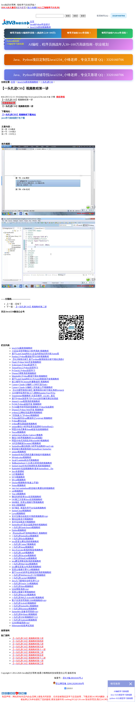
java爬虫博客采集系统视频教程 (26, 561)
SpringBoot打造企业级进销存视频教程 (29, 525)
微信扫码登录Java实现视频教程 (26, 496)
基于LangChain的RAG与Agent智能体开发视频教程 (35, 379)
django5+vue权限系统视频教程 (26, 401)
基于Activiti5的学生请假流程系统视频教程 (31, 572)
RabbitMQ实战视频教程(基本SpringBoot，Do (32, 468)
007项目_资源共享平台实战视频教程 (29, 508)
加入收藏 (32, 7)
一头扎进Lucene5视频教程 (24, 578)
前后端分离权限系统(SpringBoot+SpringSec (31, 449)
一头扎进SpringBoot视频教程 (25, 536)
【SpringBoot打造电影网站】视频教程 (29, 533)
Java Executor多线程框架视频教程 (27, 550)
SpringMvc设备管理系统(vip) (25, 611)
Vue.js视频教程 (19, 494)
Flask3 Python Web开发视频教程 (26, 362)
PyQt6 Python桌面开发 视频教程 (26, 404)
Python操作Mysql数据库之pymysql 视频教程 (32, 418)
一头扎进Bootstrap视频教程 (24, 609)
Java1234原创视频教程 (27, 82)
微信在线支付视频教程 (22, 519)
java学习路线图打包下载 (13, 118)
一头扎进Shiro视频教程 (22, 586)
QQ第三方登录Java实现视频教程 (27, 499)
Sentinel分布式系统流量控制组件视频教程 (31, 454)
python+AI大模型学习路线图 (121, 698)
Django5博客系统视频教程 (24, 373)
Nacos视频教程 (19, 432)
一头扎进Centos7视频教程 (24, 544)
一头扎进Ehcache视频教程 (24, 555)
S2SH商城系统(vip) (20, 623)
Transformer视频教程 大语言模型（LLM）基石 (33, 396)
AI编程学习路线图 (121, 691)
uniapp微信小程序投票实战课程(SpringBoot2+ (33, 426)
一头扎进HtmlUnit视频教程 (24, 558)
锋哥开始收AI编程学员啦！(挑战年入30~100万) (33, 33)
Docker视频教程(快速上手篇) (25, 482)
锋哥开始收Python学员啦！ (115, 33)
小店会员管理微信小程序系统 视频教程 (30, 351)
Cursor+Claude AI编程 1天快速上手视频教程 (32, 387)
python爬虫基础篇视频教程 (24, 424)
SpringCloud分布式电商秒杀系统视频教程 (31, 466)
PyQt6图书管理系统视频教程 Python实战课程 (33, 407)
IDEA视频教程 (19, 505)
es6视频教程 (17, 491)
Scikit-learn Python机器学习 (24, 365)
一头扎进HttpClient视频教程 (25, 564)
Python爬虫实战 (19, 421)
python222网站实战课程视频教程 (27, 412)
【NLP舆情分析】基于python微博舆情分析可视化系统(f (38, 359)
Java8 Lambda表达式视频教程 (25, 460)
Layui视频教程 (18, 513)
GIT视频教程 (18, 474)
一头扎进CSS (47, 82)
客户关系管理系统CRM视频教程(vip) (29, 600)
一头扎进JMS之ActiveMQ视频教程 (28, 597)
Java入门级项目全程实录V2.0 (25, 581)
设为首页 (21, 7)
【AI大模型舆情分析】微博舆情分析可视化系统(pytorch (38, 390)
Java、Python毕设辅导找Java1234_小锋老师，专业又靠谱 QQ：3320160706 (68, 75)
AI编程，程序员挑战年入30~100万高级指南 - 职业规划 (68, 44)
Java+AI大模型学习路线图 (121, 695)
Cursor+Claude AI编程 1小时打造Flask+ (30, 384)
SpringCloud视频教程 (21, 511)
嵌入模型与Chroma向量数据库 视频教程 (30, 382)
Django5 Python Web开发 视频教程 (27, 410)
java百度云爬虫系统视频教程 (25, 541)
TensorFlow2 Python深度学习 (25, 368)
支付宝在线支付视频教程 (23, 522)
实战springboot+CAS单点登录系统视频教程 (32, 463)
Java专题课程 (18, 471)
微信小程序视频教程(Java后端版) (27, 438)
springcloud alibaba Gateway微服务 (27, 435)
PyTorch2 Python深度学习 (23, 370)
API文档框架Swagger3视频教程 (26, 443)
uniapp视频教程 (19, 452)
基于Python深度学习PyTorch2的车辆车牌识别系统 (35, 398)
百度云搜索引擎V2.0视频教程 (26, 569)
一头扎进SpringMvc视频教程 (25, 606)
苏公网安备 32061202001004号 (70, 683)
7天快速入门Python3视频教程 (25, 415)
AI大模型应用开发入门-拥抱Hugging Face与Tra (33, 393)
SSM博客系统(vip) (20, 589)
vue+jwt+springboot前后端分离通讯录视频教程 (33, 488)
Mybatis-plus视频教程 (21, 457)
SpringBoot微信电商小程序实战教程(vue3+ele (33, 446)
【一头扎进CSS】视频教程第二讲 (31, 307)
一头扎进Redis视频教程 (23, 539)
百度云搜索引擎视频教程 (23, 592)
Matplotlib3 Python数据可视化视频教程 (29, 376)
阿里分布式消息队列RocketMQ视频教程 (30, 440)
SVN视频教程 (18, 477)
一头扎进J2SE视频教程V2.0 (25, 617)
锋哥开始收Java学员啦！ (79, 33)
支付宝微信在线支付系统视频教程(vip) (30, 516)
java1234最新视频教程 (22, 348)
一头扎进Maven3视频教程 (24, 595)
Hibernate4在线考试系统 (23, 625)
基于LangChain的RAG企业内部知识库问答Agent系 (35, 354)
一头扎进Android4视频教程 (24, 620)
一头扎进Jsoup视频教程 (23, 547)
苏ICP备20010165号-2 (73, 678)
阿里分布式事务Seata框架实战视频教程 (30, 429)
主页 (13, 82)
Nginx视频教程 (19, 485)
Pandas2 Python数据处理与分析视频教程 (30, 356)
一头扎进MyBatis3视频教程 (24, 614)
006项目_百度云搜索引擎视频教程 (28, 502)
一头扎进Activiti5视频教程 (24, 603)
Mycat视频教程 (19, 480)
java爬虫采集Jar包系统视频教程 (26, 567)
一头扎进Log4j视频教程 (23, 553)
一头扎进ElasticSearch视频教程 (26, 527)
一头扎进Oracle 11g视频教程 (25, 583)
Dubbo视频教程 (19, 530)
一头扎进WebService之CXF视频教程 (28, 575)
